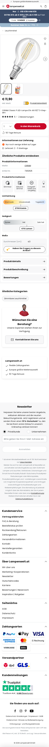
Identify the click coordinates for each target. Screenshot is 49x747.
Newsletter (7, 576)
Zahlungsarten (9, 534)
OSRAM (28, 165)
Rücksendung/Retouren (14, 530)
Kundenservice (12, 511)
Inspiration (7, 594)
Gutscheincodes (10, 580)
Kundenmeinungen (15, 675)
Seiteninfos (9, 603)
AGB (4, 608)
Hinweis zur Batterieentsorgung (31, 720)
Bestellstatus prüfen (12, 525)
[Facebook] (17, 711)
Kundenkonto (9, 552)
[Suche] (41, 6)
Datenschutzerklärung (24, 499)
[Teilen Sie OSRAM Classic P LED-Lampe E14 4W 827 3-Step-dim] (45, 44)
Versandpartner (13, 658)
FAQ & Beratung (10, 521)
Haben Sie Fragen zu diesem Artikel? (27, 249)
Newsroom (23, 589)
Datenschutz (8, 613)
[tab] (24, 532)
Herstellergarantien (12, 548)
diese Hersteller (26, 462)
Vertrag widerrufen (13, 516)
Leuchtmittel (11, 30)
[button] (6, 88)
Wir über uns (8, 567)
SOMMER (23, 20)
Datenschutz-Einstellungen (16, 716)
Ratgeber (19, 594)
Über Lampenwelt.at (15, 561)
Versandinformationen (13, 539)
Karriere (6, 585)
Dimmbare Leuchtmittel (15, 298)
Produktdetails (12, 261)
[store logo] (16, 6)
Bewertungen (11, 277)
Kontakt (6, 543)
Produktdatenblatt (38, 103)
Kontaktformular (37, 493)
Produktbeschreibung (16, 269)
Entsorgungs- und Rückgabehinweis (25, 724)
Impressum (8, 617)
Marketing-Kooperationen (15, 571)
